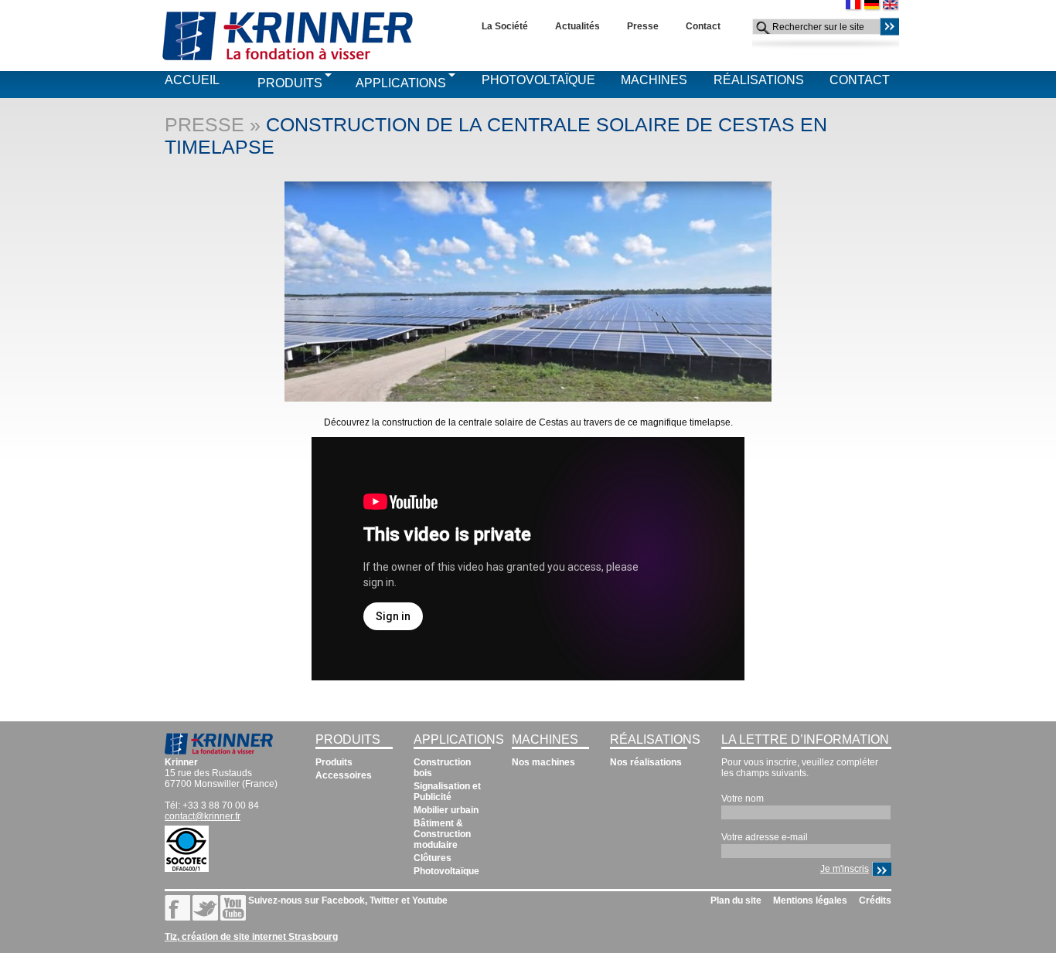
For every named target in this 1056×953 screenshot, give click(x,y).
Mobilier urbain (446, 810)
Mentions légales (810, 900)
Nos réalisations (646, 762)
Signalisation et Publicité (447, 791)
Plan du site (735, 900)
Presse (643, 26)
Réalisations (759, 79)
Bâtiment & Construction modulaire (442, 834)
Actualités (577, 26)
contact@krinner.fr (202, 816)
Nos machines (543, 762)
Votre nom (742, 798)
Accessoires (343, 775)
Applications (401, 83)
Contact (703, 26)
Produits (289, 83)
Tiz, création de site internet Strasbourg (251, 936)
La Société (505, 26)
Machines (654, 79)
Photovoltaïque (538, 79)
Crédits (875, 900)
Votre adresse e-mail (764, 837)
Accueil (192, 79)
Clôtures (432, 858)
